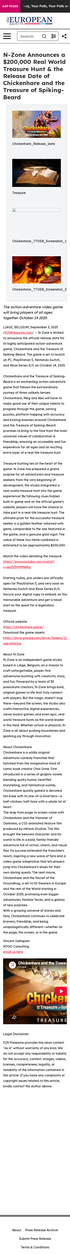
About (16, 1230)
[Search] (44, 36)
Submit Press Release (35, 1239)
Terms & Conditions (35, 1247)
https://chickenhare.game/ (23, 627)
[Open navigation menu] (7, 36)
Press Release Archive (41, 1230)
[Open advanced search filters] (53, 36)
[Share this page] (64, 36)
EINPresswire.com (18, 333)
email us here (13, 952)
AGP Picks (10, 6)
